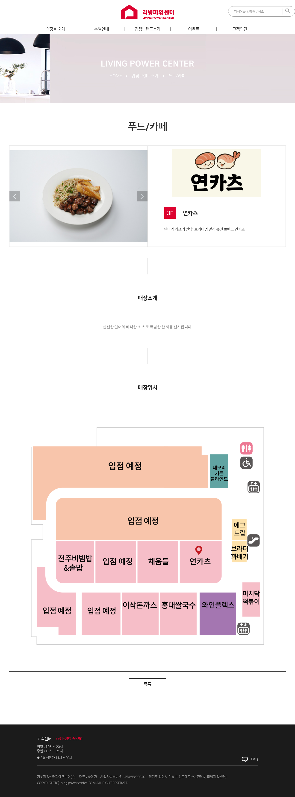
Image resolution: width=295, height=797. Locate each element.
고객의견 (239, 28)
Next (142, 196)
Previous (14, 196)
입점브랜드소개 (148, 28)
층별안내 (101, 28)
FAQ (254, 759)
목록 (147, 684)
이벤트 (193, 28)
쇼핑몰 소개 (55, 28)
